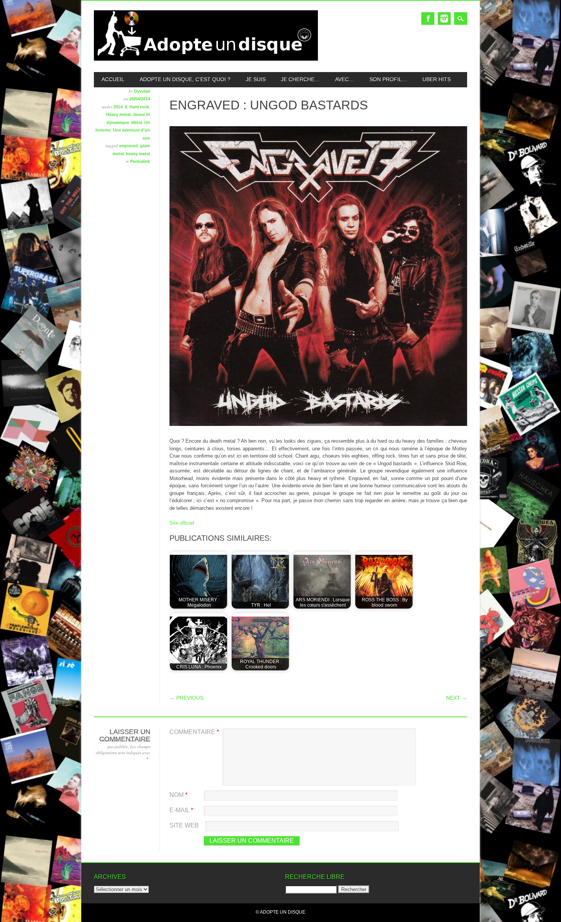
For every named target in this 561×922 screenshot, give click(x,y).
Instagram (444, 18)
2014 (118, 106)
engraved (128, 145)
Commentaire (194, 732)
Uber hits (436, 79)
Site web (184, 825)
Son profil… (388, 79)
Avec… (344, 79)
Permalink (140, 161)
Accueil (113, 79)
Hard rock (139, 106)
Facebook (427, 18)
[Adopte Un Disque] (206, 59)
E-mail (181, 810)
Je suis (256, 79)
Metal (136, 122)
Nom (178, 795)
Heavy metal (118, 114)
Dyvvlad (142, 91)
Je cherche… (300, 79)
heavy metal (138, 153)
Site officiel (181, 523)
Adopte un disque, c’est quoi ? (185, 79)
